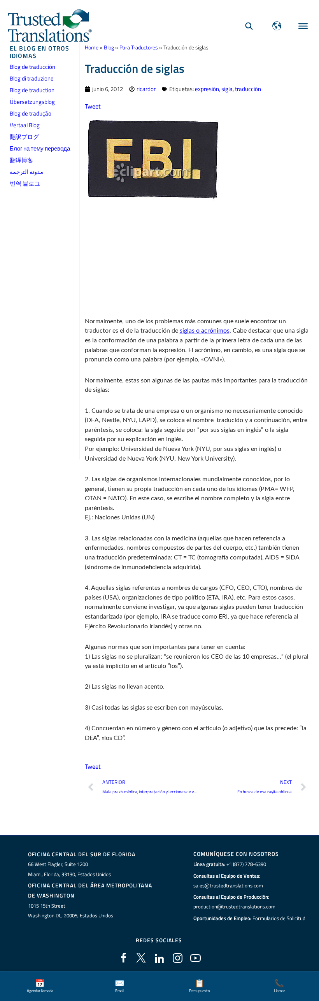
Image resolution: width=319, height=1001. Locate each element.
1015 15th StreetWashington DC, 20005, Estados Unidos (70, 911)
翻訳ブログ (24, 136)
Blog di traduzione (32, 78)
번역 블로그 (25, 183)
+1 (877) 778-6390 (246, 864)
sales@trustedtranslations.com (228, 885)
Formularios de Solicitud (278, 918)
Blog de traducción (32, 66)
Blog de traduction (32, 90)
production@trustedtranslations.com (234, 906)
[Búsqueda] (249, 26)
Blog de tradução (30, 113)
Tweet (93, 106)
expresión (207, 88)
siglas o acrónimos (205, 331)
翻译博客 (21, 160)
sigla (227, 88)
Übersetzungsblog (32, 101)
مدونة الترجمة (26, 171)
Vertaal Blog (25, 125)
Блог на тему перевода (40, 148)
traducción (248, 88)
